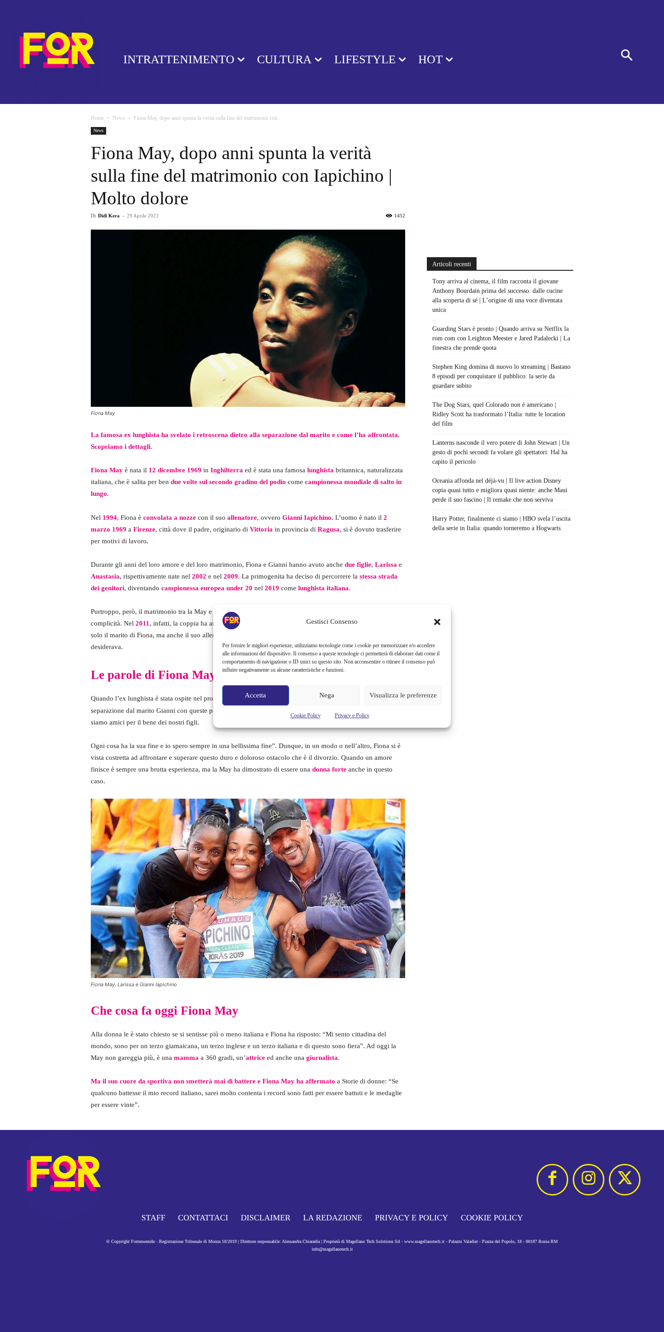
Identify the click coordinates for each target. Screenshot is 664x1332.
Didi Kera (109, 215)
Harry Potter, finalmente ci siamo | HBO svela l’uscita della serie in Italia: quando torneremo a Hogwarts (501, 523)
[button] (437, 621)
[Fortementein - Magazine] (50, 52)
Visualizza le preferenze (403, 695)
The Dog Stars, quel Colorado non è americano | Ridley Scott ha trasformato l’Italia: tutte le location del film (498, 414)
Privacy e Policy (352, 715)
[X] (625, 1180)
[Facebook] (552, 1180)
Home (97, 118)
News (118, 118)
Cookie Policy (305, 715)
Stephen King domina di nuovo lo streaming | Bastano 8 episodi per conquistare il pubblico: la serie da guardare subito (501, 376)
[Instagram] (588, 1180)
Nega (326, 695)
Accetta (255, 695)
